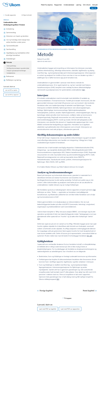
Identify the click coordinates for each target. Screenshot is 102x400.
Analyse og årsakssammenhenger (16, 70)
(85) (57, 279)
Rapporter (58, 5)
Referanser (10, 76)
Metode (9, 62)
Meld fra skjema (47, 5)
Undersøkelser (69, 5)
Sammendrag (11, 32)
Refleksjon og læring (13, 80)
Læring (78, 5)
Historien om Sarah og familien (17, 36)
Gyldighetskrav (11, 73)
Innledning (10, 29)
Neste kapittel (89, 290)
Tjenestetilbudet (12, 46)
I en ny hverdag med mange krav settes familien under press (18, 41)
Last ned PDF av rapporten (12, 95)
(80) (83, 90)
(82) (38, 219)
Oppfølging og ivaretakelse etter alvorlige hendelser (17, 54)
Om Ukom (87, 5)
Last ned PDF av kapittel (11, 90)
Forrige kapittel (46, 290)
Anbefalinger (10, 59)
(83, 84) (89, 236)
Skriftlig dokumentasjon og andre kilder (18, 68)
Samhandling (11, 49)
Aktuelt (95, 5)
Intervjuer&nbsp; (11, 66)
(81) (94, 190)
